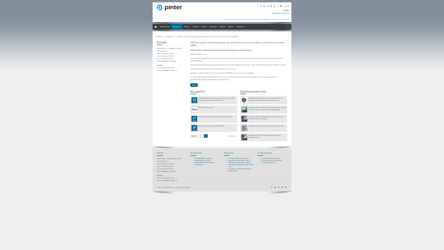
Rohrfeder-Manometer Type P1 (239, 158)
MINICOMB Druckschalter (203, 160)
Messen (187, 26)
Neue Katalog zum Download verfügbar (211, 126)
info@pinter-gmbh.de (169, 61)
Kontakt (222, 26)
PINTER (159, 37)
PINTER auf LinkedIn (264, 6)
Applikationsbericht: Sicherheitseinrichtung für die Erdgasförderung (264, 136)
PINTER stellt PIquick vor (206, 107)
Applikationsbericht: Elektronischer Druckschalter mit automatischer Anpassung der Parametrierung (265, 99)
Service (204, 26)
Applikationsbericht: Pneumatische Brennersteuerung (265, 126)
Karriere (231, 26)
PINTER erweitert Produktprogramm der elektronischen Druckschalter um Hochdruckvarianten (216, 99)
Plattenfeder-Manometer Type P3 (240, 162)
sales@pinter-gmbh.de (169, 70)
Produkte (196, 26)
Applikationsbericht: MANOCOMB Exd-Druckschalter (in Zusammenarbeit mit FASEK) (266, 118)
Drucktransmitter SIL (269, 162)
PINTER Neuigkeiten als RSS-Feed (274, 6)
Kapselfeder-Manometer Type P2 (239, 160)
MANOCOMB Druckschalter (203, 158)
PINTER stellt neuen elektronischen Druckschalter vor (215, 117)
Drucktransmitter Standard (271, 158)
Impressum (241, 26)
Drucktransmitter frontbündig (271, 160)
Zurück (194, 85)
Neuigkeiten (177, 26)
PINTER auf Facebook (260, 6)
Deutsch (155, 25)
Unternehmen (165, 26)
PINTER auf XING (267, 6)
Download (213, 26)
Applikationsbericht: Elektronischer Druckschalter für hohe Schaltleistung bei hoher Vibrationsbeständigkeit (267, 108)
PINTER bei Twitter (271, 6)
